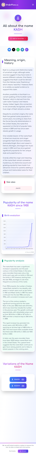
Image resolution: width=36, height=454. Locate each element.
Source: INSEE (30, 252)
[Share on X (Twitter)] (13, 49)
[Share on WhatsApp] (18, 49)
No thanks (12, 451)
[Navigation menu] (33, 4)
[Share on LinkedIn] (22, 49)
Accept (24, 451)
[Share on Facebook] (9, 49)
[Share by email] (26, 49)
